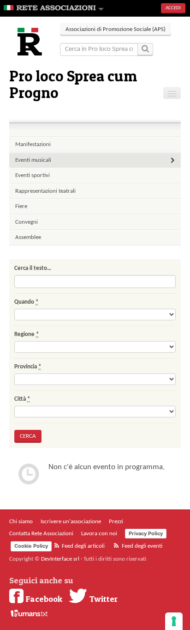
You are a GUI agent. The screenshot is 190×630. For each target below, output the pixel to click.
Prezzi (116, 522)
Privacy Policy (146, 533)
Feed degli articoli (82, 546)
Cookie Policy (31, 546)
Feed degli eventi (141, 546)
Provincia (27, 367)
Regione (26, 334)
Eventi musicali (33, 160)
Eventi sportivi (32, 175)
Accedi (173, 8)
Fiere (21, 206)
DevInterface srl (60, 559)
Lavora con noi (99, 534)
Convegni (26, 222)
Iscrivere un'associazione (71, 522)
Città (22, 399)
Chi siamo (21, 522)
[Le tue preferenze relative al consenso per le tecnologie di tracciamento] (174, 621)
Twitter (102, 598)
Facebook (43, 598)
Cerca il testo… (32, 268)
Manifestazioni (33, 144)
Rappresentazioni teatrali (45, 191)
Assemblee (28, 237)
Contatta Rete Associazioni (41, 534)
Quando (26, 302)
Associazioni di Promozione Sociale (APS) (115, 29)
